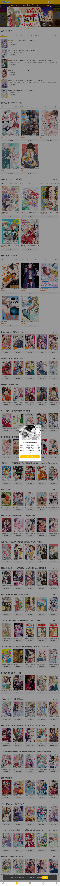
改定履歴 (39, 877)
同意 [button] (45, 877)
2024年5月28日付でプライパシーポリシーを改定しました (23, 877)
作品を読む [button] (30, 456)
